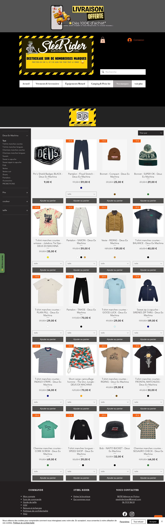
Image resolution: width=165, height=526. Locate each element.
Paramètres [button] (124, 521)
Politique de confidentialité (23, 522)
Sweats (5, 156)
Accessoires (7, 180)
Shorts (5, 174)
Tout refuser (138, 521)
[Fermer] (161, 521)
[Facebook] (125, 514)
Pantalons (6, 177)
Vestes (5, 168)
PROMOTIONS (9, 184)
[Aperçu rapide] (47, 154)
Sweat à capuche (9, 159)
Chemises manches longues (14, 153)
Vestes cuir (7, 171)
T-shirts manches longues (13, 147)
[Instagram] (132, 514)
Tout (4, 141)
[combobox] (151, 133)
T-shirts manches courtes (13, 144)
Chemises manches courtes (14, 150)
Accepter (153, 521)
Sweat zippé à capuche (12, 162)
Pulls (4, 165)
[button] (102, 40)
